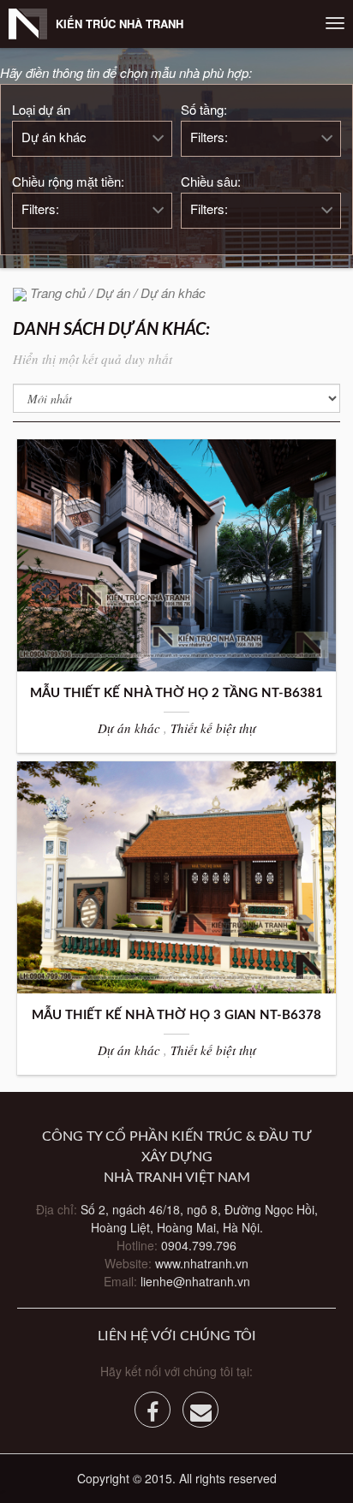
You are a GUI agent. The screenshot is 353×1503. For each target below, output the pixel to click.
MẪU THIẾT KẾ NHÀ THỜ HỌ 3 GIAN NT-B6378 (176, 1015)
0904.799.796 (198, 1245)
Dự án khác (54, 137)
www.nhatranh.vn (201, 1263)
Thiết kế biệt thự (213, 728)
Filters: (209, 137)
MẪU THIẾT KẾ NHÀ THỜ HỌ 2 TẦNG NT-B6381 (176, 693)
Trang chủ (58, 292)
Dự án (113, 292)
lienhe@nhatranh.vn (195, 1281)
